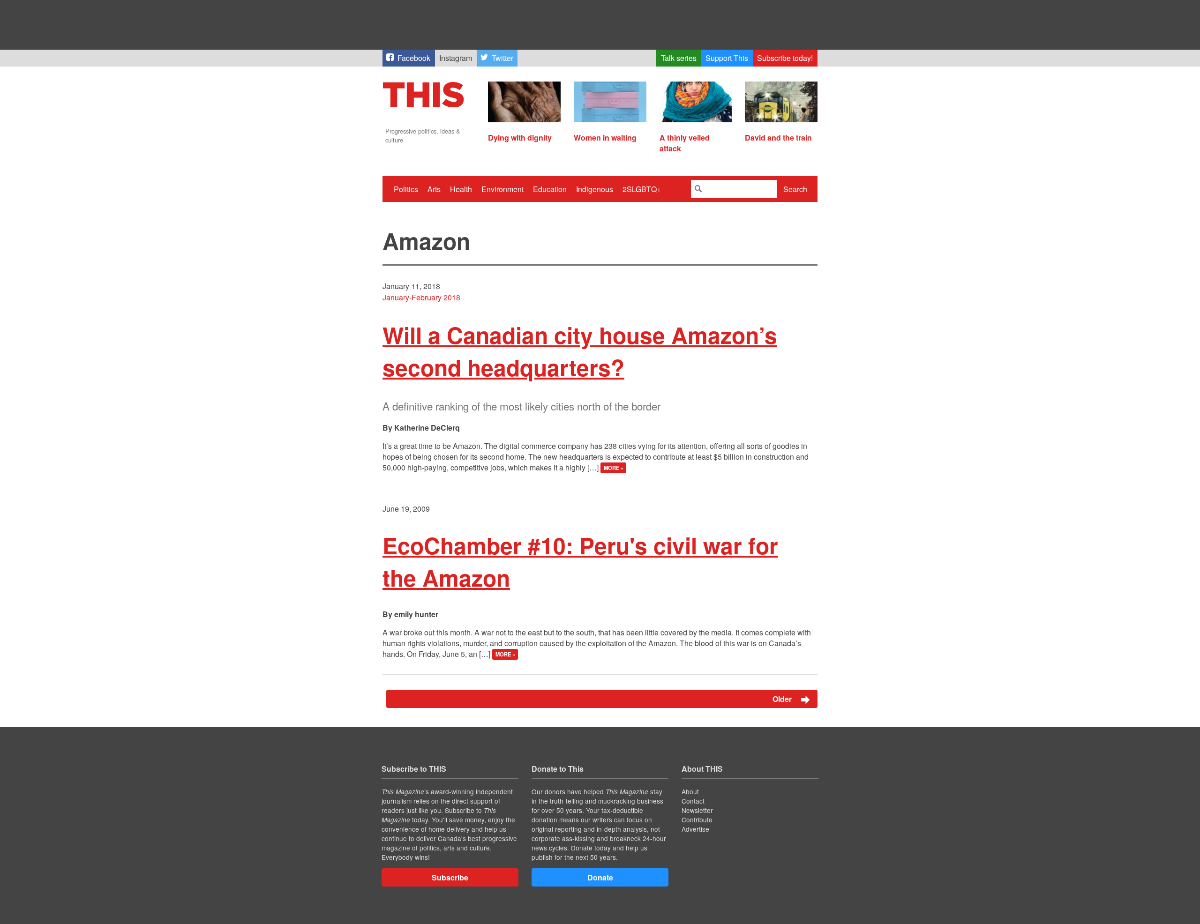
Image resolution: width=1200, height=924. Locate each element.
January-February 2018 (421, 297)
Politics (406, 189)
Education (550, 189)
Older (783, 698)
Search (795, 189)
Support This (726, 57)
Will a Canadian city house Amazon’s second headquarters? (579, 351)
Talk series (679, 57)
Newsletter (697, 810)
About (690, 791)
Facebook (414, 57)
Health (461, 189)
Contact (693, 800)
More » (613, 468)
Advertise (695, 829)
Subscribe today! (785, 57)
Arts (434, 189)
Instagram (455, 57)
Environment (502, 189)
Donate (600, 877)
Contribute (697, 819)
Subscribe (450, 877)
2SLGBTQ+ (641, 189)
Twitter (502, 57)
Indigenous (594, 189)
